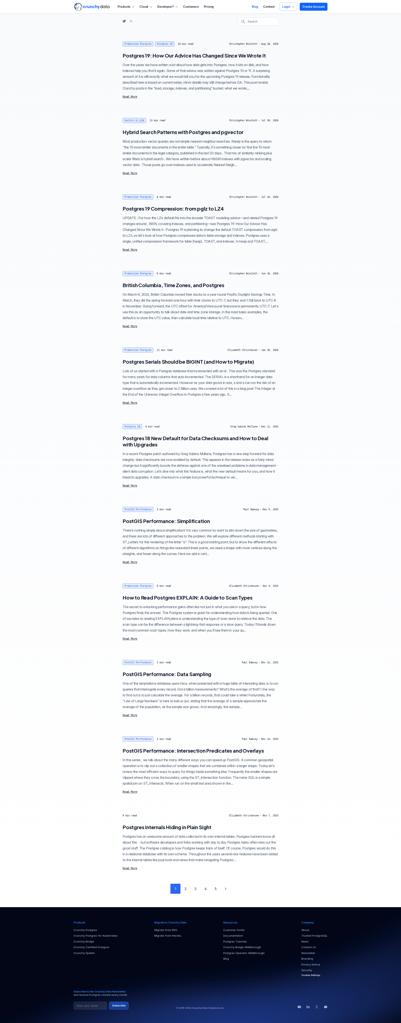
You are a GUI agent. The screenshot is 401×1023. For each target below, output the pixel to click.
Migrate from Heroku (167, 935)
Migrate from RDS (165, 930)
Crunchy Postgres (85, 930)
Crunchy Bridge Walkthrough (242, 947)
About (305, 930)
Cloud (144, 6)
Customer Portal (233, 930)
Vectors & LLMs (134, 120)
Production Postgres (137, 43)
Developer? (165, 6)
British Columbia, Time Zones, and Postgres (173, 285)
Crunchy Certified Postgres (91, 947)
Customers (191, 6)
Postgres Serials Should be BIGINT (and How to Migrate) (188, 361)
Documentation (233, 935)
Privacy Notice (310, 964)
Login (286, 6)
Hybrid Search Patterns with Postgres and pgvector (183, 132)
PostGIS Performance (137, 509)
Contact (269, 6)
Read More (130, 96)
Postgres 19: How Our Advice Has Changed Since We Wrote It (194, 55)
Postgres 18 (132, 426)
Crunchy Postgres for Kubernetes (96, 935)
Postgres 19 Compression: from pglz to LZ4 (173, 208)
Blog (255, 6)
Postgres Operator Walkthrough (244, 953)
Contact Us (308, 947)
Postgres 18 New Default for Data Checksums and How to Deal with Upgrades (195, 441)
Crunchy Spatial (84, 953)
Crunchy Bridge (84, 941)
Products (124, 6)
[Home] (92, 7)
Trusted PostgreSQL (314, 935)
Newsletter (308, 953)
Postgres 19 (165, 43)
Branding (307, 958)
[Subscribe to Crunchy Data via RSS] (131, 21)
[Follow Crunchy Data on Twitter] (124, 21)
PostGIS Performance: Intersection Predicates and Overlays (193, 750)
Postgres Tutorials (235, 941)
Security (306, 970)
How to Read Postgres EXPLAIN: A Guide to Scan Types (188, 597)
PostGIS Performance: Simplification (166, 521)
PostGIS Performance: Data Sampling (167, 674)
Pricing (209, 6)
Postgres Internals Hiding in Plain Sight (167, 827)
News (305, 941)
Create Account (313, 6)
